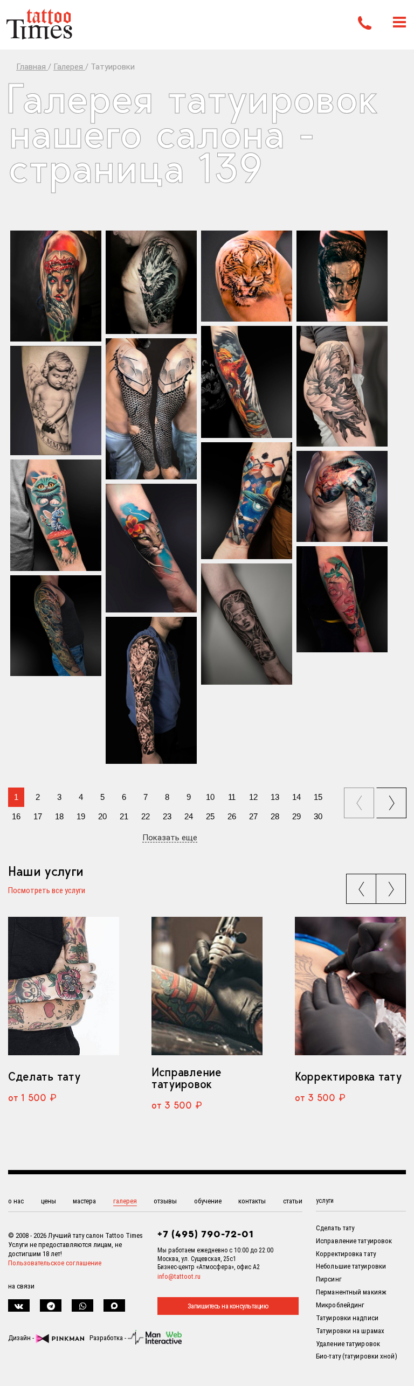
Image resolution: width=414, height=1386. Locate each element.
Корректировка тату (348, 1076)
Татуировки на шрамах (350, 1331)
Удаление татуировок (348, 1344)
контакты (252, 1201)
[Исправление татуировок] (207, 986)
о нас (16, 1201)
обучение (208, 1201)
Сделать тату (44, 1076)
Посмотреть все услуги (46, 891)
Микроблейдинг (340, 1305)
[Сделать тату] (63, 986)
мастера (84, 1201)
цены (48, 1201)
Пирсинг (329, 1279)
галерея (125, 1201)
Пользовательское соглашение (54, 1263)
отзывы (165, 1201)
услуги (325, 1200)
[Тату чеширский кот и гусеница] (55, 515)
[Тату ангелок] (55, 400)
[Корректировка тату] (350, 986)
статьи (292, 1201)
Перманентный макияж (351, 1292)
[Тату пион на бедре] (342, 386)
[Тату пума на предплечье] (151, 548)
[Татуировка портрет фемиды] (246, 624)
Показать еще (169, 838)
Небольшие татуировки (351, 1266)
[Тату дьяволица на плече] (55, 286)
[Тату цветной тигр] (246, 276)
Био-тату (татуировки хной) (356, 1356)
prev (360, 800)
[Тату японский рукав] (151, 690)
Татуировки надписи (347, 1318)
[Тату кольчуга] (151, 408)
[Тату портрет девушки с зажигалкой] (342, 599)
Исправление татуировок (186, 1078)
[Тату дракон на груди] (342, 496)
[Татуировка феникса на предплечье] (246, 382)
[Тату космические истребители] (246, 500)
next (393, 800)
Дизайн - (22, 1338)
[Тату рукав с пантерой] (55, 625)
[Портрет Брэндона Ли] (342, 276)
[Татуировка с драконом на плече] (151, 282)
